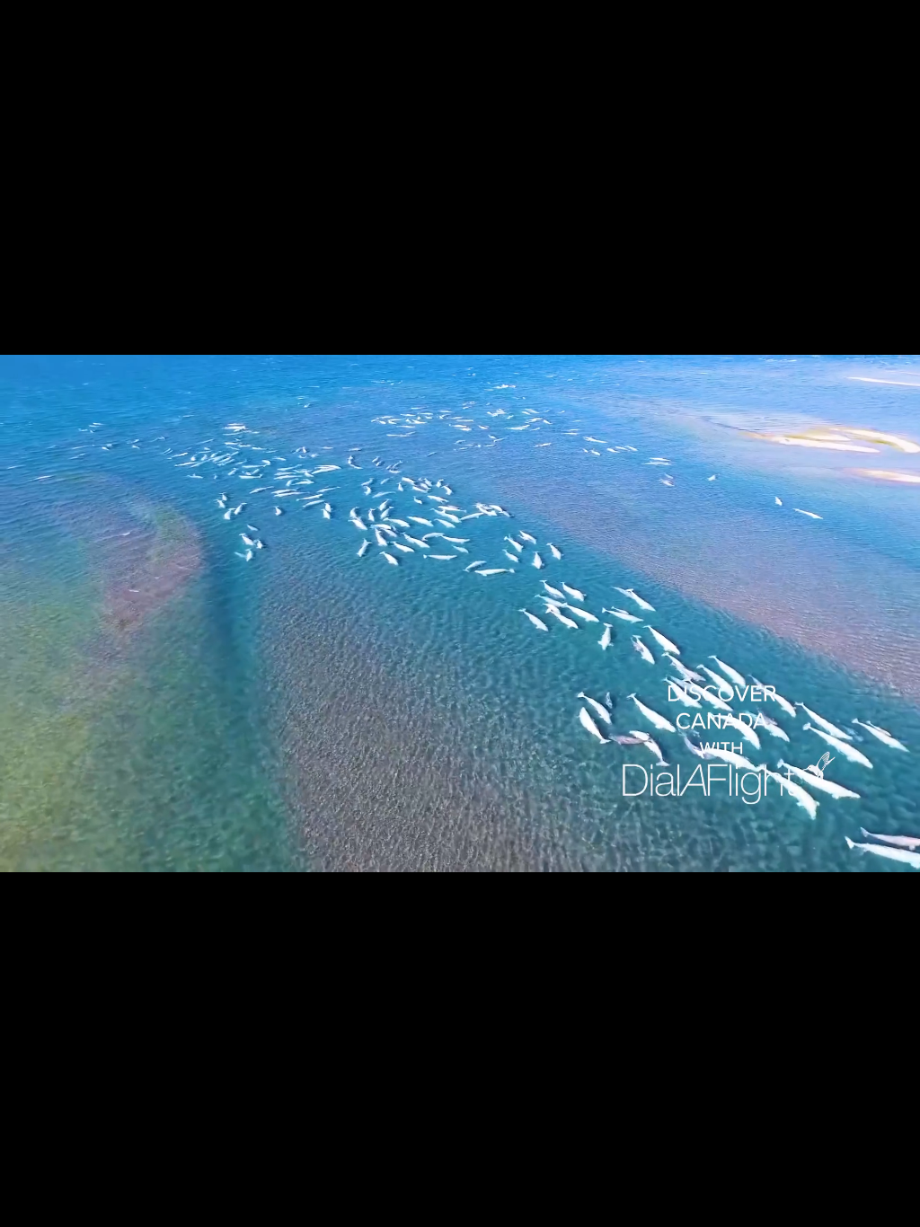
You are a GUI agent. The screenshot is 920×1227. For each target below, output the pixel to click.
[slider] (414, 1207)
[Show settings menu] (850, 1207)
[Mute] (803, 1207)
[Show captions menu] (756, 1207)
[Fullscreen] (896, 1207)
